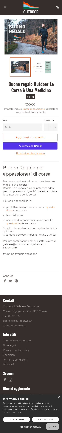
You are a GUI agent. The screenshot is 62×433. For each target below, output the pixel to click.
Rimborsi (8, 364)
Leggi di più (16, 412)
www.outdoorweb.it (14, 325)
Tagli (5, 120)
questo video (14, 223)
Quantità (49, 120)
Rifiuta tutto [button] (16, 419)
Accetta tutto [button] (45, 419)
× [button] (58, 397)
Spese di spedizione (34, 108)
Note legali (9, 345)
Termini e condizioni (15, 359)
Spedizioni (9, 355)
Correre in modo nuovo (17, 340)
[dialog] (31, 413)
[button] (31, 427)
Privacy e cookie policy (16, 350)
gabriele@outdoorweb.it (17, 320)
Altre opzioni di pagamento (30, 153)
